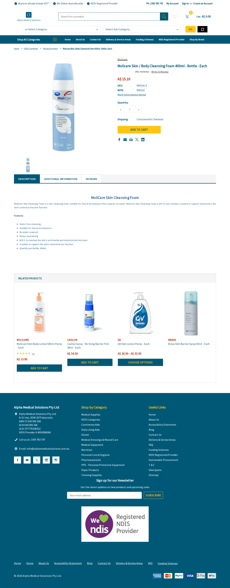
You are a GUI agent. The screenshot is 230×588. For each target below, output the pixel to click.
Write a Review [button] (159, 71)
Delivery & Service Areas (129, 563)
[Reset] (202, 29)
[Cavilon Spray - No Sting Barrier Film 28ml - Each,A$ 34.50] (90, 313)
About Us (44, 563)
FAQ (150, 563)
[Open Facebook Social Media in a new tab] (17, 460)
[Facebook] (119, 139)
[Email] (125, 139)
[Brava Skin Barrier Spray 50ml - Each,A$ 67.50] (191, 313)
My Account (172, 3)
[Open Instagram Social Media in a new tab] (55, 460)
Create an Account (203, 3)
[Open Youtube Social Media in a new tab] (27, 460)
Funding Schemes (168, 563)
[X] (137, 139)
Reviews (91, 179)
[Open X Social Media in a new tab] (36, 460)
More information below (132, 94)
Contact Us (104, 563)
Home (17, 563)
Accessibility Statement (68, 563)
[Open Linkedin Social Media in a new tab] (46, 460)
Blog (90, 563)
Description (27, 179)
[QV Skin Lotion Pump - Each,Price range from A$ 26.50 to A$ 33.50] (140, 313)
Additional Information (60, 179)
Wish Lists (175, 16)
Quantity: (123, 102)
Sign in (185, 3)
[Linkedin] (142, 139)
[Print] (131, 139)
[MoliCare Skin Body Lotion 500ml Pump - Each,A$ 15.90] (39, 313)
